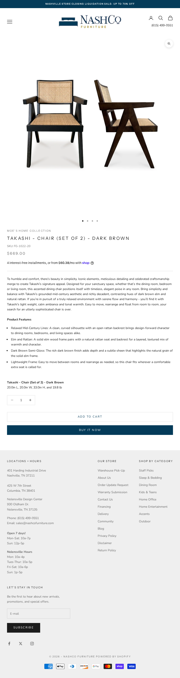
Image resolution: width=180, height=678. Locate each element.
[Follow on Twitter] (20, 643)
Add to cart (90, 417)
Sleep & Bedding (150, 478)
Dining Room (148, 485)
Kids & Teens (148, 492)
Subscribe (23, 628)
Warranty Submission (112, 492)
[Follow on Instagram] (32, 643)
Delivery (103, 514)
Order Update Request (113, 485)
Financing (104, 507)
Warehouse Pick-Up (111, 470)
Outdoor (145, 521)
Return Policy (107, 550)
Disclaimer (105, 543)
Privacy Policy (107, 536)
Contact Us (105, 499)
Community (105, 521)
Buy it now (90, 430)
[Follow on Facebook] (9, 643)
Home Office (147, 499)
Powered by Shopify (113, 656)
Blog (101, 529)
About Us (104, 478)
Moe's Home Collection (29, 230)
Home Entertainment (153, 507)
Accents (144, 514)
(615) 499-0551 (162, 25)
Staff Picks (146, 470)
